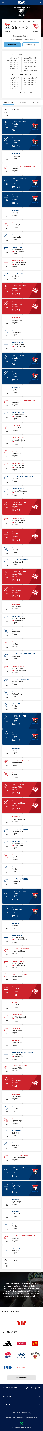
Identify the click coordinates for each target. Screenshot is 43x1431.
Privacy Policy (26, 1413)
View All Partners (21, 1378)
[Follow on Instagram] (39, 1388)
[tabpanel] (21, 688)
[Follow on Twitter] (35, 1388)
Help (14, 1418)
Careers (8, 1418)
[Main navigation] (3, 2)
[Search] (40, 2)
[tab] (8, 102)
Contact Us (20, 1418)
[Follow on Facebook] (31, 1388)
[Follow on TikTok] (27, 1388)
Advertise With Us (31, 1418)
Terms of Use (16, 1413)
